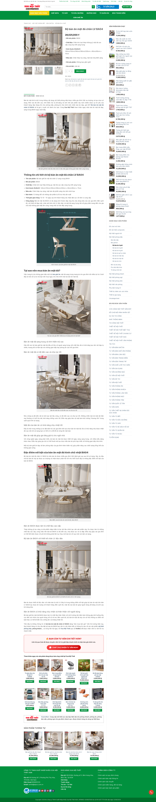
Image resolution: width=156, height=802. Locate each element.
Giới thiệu (113, 1)
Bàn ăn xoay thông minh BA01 (94, 753)
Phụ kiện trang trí (115, 288)
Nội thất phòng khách (116, 274)
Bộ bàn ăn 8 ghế (118, 250)
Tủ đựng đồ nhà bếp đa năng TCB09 (98, 703)
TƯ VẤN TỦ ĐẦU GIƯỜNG (118, 420)
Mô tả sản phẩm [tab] (29, 96)
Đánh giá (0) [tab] (40, 96)
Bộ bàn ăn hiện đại (118, 256)
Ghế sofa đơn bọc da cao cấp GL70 (43, 674)
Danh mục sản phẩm (38, 13)
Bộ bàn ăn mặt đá (118, 258)
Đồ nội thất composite (116, 230)
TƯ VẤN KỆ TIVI (114, 379)
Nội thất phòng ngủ (115, 277)
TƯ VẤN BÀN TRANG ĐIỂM (118, 358)
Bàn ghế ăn (78, 17)
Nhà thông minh (86, 1)
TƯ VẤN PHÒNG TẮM (116, 400)
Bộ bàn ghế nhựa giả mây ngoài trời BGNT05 (84, 675)
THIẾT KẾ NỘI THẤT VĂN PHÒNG (120, 340)
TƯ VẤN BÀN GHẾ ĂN (116, 347)
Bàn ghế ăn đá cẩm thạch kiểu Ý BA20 (33, 753)
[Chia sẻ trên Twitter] (70, 85)
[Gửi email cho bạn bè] (73, 85)
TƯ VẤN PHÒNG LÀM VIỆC (118, 393)
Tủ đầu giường (77, 13)
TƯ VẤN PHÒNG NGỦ (116, 396)
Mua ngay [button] (30, 681)
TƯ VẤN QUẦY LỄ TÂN (117, 403)
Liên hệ (120, 1)
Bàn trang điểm (118, 13)
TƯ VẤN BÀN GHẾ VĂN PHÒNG (120, 351)
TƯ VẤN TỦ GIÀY (115, 423)
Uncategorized (114, 298)
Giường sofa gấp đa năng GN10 (84, 703)
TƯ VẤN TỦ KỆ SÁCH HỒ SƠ (119, 427)
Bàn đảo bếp (115, 240)
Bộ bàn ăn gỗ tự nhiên (119, 253)
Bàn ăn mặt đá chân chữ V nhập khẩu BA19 (74, 753)
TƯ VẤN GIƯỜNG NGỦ (117, 372)
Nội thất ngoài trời (115, 233)
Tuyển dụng (106, 1)
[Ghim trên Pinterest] (76, 85)
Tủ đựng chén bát (116, 270)
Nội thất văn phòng (115, 284)
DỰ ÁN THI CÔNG (115, 316)
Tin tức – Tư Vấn (66, 784)
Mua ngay (80, 71)
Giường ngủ (91, 13)
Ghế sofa (55, 13)
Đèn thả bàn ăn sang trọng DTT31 (70, 703)
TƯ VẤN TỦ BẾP (114, 416)
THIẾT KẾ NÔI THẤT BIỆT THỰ (119, 330)
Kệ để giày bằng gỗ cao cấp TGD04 (98, 674)
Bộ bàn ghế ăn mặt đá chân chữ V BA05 (53, 753)
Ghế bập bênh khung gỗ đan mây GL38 (57, 703)
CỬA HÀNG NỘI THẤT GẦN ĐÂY (120, 309)
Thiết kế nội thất (63, 1)
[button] (127, 6)
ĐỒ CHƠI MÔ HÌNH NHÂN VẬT (119, 312)
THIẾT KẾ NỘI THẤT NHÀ (117, 337)
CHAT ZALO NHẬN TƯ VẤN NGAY (65, 647)
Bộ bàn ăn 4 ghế (60, 23)
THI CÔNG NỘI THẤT (116, 323)
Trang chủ (27, 23)
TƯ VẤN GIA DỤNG (115, 368)
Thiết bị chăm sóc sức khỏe (118, 291)
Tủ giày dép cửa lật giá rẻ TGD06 (30, 674)
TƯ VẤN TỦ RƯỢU (115, 434)
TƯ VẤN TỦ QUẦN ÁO (116, 430)
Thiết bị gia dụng (115, 295)
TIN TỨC (112, 344)
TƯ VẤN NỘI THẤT (115, 382)
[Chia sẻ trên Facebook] (66, 85)
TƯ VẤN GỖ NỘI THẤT (117, 375)
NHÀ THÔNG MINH (115, 319)
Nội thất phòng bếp (38, 23)
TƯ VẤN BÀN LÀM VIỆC (117, 354)
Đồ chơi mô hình (114, 226)
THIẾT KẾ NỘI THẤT (116, 326)
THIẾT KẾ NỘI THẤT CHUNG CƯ (120, 333)
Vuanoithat (45, 717)
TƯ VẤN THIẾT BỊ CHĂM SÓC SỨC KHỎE (119, 412)
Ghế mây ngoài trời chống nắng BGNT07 (70, 674)
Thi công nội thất (75, 1)
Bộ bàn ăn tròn (117, 261)
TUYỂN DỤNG (114, 437)
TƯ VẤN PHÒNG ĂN (116, 386)
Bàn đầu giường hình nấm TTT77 (43, 703)
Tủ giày (65, 13)
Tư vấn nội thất (97, 1)
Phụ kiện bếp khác (116, 267)
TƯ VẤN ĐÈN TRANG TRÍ (117, 361)
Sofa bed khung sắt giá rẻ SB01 (30, 702)
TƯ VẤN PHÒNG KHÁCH (117, 389)
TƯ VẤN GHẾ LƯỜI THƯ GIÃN (119, 365)
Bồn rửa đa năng (116, 264)
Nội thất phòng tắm (116, 281)
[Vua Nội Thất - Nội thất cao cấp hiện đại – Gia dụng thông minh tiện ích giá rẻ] (33, 7)
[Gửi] (93, 6)
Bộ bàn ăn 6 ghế (118, 248)
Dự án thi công (128, 1)
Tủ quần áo (104, 13)
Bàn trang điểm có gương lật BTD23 (57, 674)
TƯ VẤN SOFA (114, 407)
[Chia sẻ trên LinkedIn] (79, 85)
